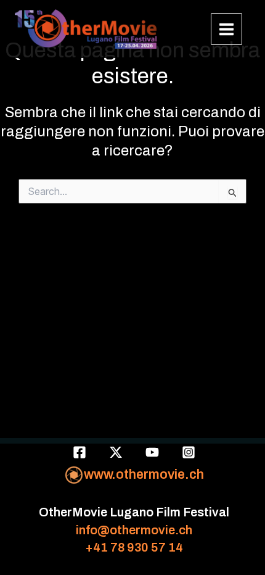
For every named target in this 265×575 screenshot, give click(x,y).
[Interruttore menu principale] (227, 29)
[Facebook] (79, 452)
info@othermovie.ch (134, 530)
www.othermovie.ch (144, 474)
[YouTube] (152, 452)
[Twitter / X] (116, 452)
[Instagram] (188, 452)
